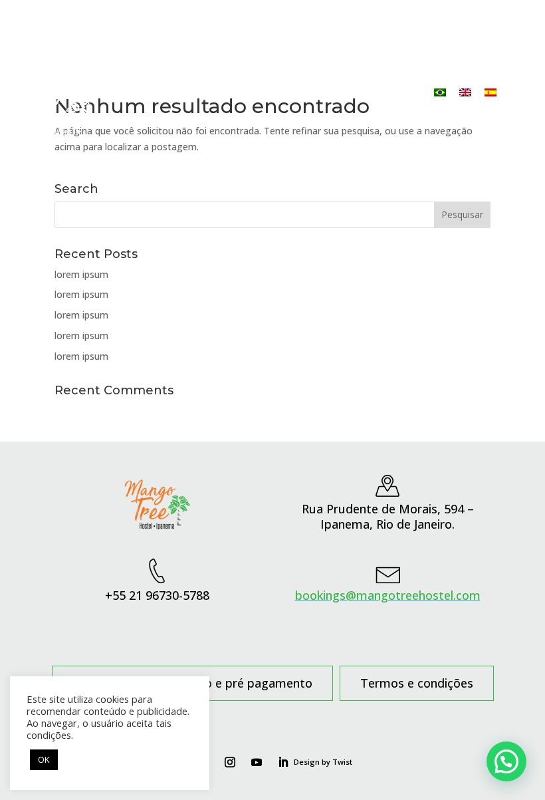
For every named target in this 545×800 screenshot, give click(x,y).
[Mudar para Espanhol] (490, 92)
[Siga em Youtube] (256, 762)
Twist (342, 762)
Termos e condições (416, 684)
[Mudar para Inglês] (465, 92)
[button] (506, 761)
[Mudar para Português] (440, 92)
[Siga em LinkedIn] (283, 762)
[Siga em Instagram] (230, 762)
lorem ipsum (81, 274)
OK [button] (44, 759)
